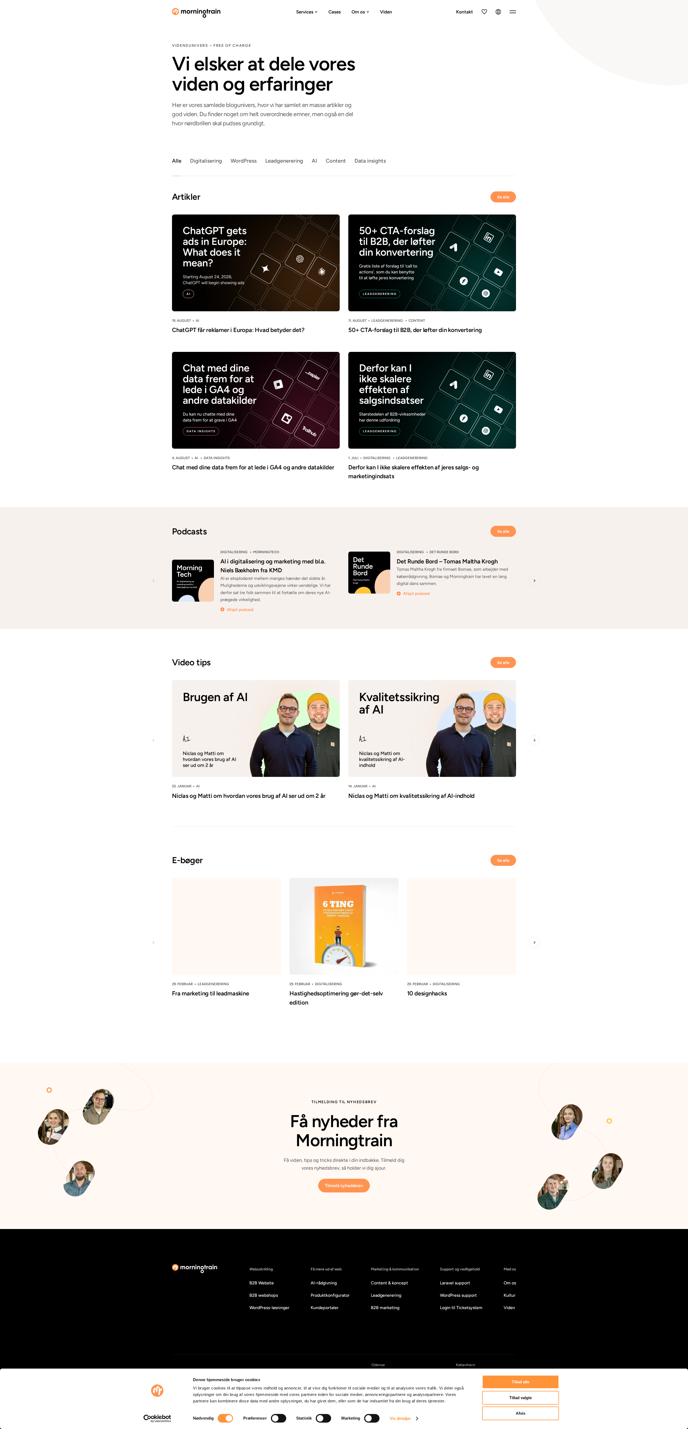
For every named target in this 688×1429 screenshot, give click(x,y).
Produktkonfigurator (330, 1295)
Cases (334, 12)
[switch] (278, 1418)
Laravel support (455, 1282)
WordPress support (458, 1295)
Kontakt (464, 12)
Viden (386, 12)
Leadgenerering (386, 1295)
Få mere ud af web (326, 1269)
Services (304, 12)
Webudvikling (261, 1269)
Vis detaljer (400, 1418)
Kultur (509, 1295)
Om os (358, 12)
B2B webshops (263, 1295)
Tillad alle (520, 1382)
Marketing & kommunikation (395, 1269)
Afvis (520, 1413)
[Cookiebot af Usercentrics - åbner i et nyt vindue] (157, 1418)
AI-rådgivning (324, 1282)
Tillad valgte (520, 1397)
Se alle (503, 197)
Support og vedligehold (460, 1269)
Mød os (510, 1269)
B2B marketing (385, 1307)
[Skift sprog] (498, 12)
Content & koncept (389, 1282)
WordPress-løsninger (269, 1307)
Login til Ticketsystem (461, 1307)
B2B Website (261, 1282)
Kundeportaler (325, 1307)
